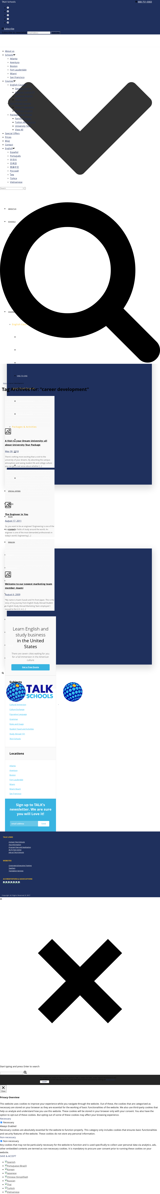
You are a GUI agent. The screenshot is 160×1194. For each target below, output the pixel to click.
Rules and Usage (17, 724)
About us (9, 51)
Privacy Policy (110, 1079)
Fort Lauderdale (18, 69)
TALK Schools (15, 738)
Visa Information (15, 845)
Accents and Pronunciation (21, 694)
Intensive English (24, 96)
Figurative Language (18, 714)
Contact (9, 144)
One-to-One (22, 376)
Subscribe (9, 28)
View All (19, 129)
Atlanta (13, 58)
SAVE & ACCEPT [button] (8, 1156)
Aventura (14, 62)
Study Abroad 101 (17, 734)
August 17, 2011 (13, 520)
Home (5, 383)
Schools (9, 54)
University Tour (23, 125)
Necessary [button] (5, 1118)
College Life (14, 699)
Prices (8, 137)
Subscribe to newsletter (14, 32)
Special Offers (12, 133)
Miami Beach (15, 789)
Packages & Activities (21, 114)
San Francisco (17, 77)
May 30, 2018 (12, 451)
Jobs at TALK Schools (16, 852)
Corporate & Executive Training (20, 865)
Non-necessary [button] (8, 1137)
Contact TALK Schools (17, 842)
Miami (13, 73)
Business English (24, 110)
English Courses (18, 84)
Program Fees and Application (20, 847)
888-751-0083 (145, 1)
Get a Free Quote (30, 667)
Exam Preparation (24, 107)
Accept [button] (44, 1082)
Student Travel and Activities (22, 729)
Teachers (12, 868)
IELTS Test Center (15, 850)
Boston (14, 66)
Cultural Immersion (18, 704)
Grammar (14, 719)
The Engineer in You (16, 514)
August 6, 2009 (12, 594)
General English (23, 88)
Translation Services (16, 871)
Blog (10, 517)
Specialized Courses (20, 103)
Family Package (23, 118)
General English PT (25, 92)
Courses (9, 81)
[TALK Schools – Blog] (58, 703)
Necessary (8, 1122)
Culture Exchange (17, 709)
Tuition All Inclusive (26, 452)
